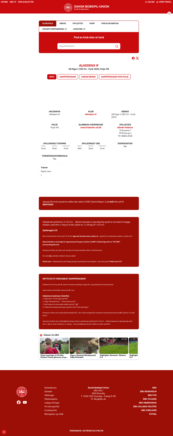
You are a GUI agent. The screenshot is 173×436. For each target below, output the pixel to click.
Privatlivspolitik (51, 407)
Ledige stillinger (51, 403)
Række (125, 112)
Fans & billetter (26, 2)
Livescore (77, 29)
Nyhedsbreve (50, 388)
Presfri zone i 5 (115, 261)
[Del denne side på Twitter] (137, 59)
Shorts (54, 146)
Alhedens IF (91, 115)
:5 (120, 261)
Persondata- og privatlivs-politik (86, 431)
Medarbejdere (50, 399)
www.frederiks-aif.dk (90, 128)
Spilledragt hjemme (54, 144)
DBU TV (13, 2)
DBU (154, 388)
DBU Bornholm (148, 392)
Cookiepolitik (50, 410)
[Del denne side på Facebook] (133, 59)
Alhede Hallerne (125, 128)
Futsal (153, 414)
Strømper (66, 146)
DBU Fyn (152, 395)
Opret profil (165, 2)
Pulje (55, 125)
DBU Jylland (150, 399)
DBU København (148, 403)
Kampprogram (68, 77)
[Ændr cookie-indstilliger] (4, 432)
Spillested (125, 125)
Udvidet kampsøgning (53, 29)
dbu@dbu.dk (100, 399)
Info (51, 77)
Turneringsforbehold (54, 156)
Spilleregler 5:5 (50, 231)
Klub (91, 112)
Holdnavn (54, 112)
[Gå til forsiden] (86, 7)
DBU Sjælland (149, 410)
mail (111, 202)
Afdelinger (49, 395)
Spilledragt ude (91, 144)
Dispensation (125, 144)
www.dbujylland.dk (52, 245)
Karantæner (88, 77)
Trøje (43, 146)
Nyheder (48, 392)
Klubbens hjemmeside (91, 125)
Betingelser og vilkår (54, 414)
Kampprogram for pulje (115, 77)
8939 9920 (48, 205)
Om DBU (4, 2)
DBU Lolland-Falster (145, 407)
